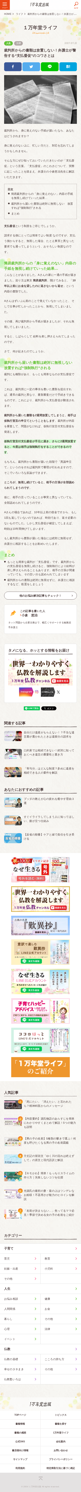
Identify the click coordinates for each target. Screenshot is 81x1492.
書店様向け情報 (20, 1450)
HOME (7, 14)
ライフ (19, 14)
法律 (18, 43)
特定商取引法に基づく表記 (61, 1468)
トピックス (61, 1415)
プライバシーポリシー (61, 1459)
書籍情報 (20, 1423)
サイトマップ (20, 1459)
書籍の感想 (20, 1432)
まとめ (15, 213)
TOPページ (20, 1415)
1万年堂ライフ (61, 1432)
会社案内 (60, 1441)
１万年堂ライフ (40, 27)
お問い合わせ (61, 1450)
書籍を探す (61, 1423)
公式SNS (20, 1441)
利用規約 (20, 1468)
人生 (8, 43)
